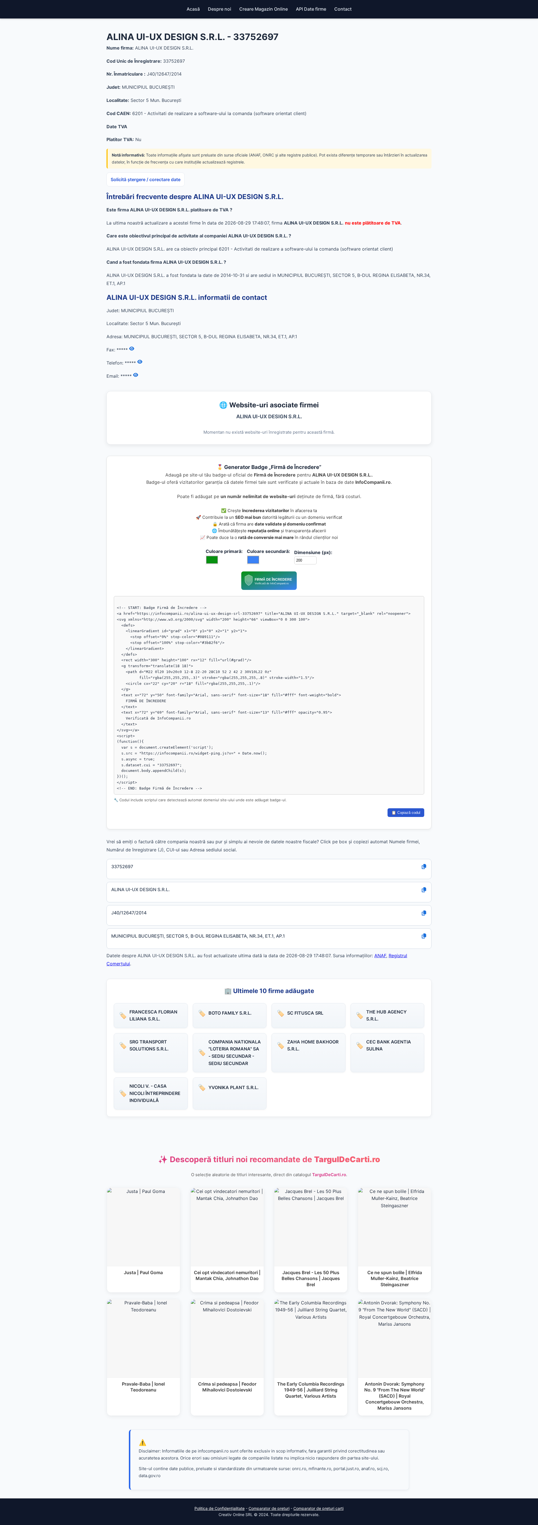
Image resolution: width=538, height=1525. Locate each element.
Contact (343, 9)
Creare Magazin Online (263, 9)
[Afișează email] (135, 375)
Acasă (193, 9)
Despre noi (219, 9)
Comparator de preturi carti (318, 1508)
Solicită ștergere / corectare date (145, 179)
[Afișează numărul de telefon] (139, 362)
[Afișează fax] (131, 348)
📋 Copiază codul (405, 813)
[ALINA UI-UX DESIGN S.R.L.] (269, 588)
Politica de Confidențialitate (219, 1508)
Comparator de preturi (269, 1508)
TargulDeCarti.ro (329, 1174)
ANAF (380, 955)
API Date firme (311, 9)
